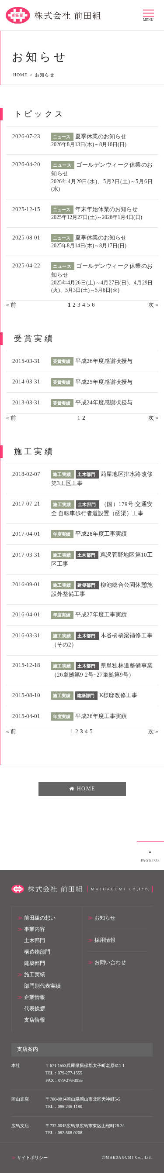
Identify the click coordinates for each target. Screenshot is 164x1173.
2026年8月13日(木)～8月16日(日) (88, 144)
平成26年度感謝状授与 (104, 361)
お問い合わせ (110, 962)
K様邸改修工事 (118, 695)
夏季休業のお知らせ (100, 136)
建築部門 (34, 963)
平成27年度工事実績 (101, 614)
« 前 (11, 417)
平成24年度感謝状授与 (104, 402)
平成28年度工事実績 (101, 533)
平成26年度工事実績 (101, 716)
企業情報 (34, 997)
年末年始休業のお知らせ (106, 209)
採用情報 (104, 940)
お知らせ (104, 918)
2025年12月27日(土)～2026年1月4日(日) (96, 217)
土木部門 (34, 941)
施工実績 (34, 975)
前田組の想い (40, 918)
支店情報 (34, 1020)
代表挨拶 (34, 1009)
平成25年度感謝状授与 (104, 382)
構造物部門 (37, 952)
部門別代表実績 (42, 986)
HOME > (24, 74)
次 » (153, 304)
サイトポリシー (32, 1157)
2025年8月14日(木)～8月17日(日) (88, 246)
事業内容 (34, 929)
